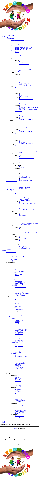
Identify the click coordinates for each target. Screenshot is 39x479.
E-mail (3, 422)
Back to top (2, 478)
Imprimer (3, 421)
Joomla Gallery (16, 428)
